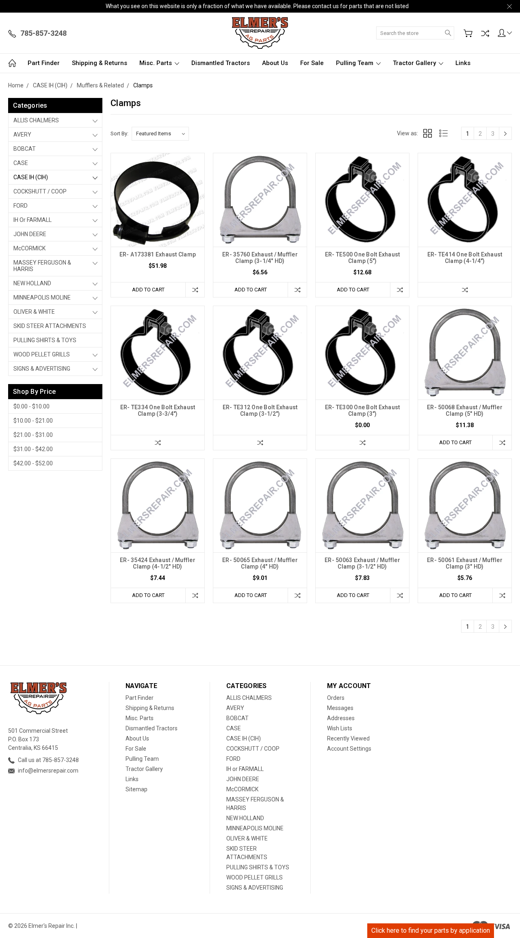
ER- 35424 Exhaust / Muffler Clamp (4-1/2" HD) (157, 563)
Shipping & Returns (99, 63)
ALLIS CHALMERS (36, 120)
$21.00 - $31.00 (33, 435)
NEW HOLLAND (32, 283)
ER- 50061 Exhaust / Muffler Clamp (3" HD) (465, 563)
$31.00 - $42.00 (33, 449)
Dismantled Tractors (220, 63)
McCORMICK (29, 248)
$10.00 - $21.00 (33, 420)
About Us (275, 63)
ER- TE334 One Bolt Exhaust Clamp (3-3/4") (157, 410)
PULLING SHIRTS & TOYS (44, 340)
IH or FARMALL (32, 220)
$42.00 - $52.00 (33, 463)
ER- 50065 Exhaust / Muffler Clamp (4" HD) (260, 563)
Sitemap (136, 789)
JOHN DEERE (29, 234)
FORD (20, 205)
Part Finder (44, 63)
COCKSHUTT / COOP (40, 191)
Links (462, 63)
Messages (340, 708)
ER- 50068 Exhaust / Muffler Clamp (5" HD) (465, 410)
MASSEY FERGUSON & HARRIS (42, 265)
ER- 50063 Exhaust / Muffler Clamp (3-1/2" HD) (362, 563)
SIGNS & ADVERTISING (41, 368)
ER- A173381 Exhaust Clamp (157, 254)
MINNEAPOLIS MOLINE (42, 297)
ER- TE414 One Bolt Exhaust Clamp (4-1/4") (465, 257)
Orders (335, 698)
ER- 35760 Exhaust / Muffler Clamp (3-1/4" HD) (260, 257)
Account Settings (349, 748)
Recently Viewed (348, 738)
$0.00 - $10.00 (31, 406)
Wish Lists (339, 728)
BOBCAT (24, 148)
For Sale (312, 63)
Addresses (341, 718)
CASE (20, 163)
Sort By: (119, 133)
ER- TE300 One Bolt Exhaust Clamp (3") (362, 410)
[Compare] (485, 33)
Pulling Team (355, 63)
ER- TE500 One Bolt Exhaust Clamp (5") (362, 257)
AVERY (22, 134)
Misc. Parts (156, 63)
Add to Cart (148, 290)
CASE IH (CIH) (30, 177)
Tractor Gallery (415, 63)
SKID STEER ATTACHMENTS (49, 326)
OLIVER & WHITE (34, 311)
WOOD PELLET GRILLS (41, 354)
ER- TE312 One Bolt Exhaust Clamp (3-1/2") (260, 410)
